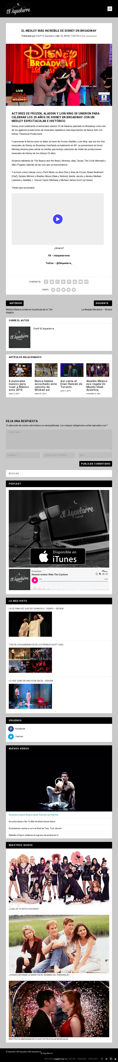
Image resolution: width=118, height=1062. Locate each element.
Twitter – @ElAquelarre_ (59, 263)
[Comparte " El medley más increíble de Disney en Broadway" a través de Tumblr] (63, 282)
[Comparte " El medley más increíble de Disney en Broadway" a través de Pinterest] (69, 282)
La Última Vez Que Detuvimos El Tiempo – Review (36, 608)
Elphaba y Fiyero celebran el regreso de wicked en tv (33, 835)
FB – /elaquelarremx (59, 255)
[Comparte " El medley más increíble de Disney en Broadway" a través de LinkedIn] (75, 282)
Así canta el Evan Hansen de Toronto (71, 384)
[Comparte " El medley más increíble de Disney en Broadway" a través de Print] (86, 282)
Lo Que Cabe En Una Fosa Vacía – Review (31, 681)
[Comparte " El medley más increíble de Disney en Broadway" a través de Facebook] (46, 282)
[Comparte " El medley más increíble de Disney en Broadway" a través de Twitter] (52, 282)
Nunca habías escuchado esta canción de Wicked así (46, 385)
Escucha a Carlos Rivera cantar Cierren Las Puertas (33, 815)
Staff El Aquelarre (45, 36)
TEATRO (75, 36)
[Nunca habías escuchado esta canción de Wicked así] (46, 370)
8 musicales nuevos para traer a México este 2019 (19, 385)
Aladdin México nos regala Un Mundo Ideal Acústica (96, 385)
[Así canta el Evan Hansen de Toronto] (71, 370)
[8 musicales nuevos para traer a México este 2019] (20, 370)
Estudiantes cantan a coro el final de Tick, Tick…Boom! (35, 828)
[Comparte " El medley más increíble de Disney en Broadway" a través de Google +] (57, 282)
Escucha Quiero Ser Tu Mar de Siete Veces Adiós (32, 821)
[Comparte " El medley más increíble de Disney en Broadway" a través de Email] (80, 282)
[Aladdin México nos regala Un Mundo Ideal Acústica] (97, 370)
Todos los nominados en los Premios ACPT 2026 (36, 644)
